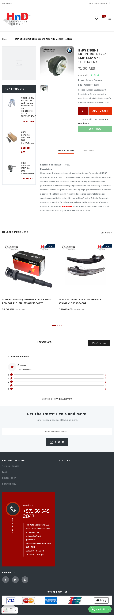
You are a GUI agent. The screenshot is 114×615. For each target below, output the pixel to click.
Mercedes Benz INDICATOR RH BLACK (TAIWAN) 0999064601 (80, 301)
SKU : (80, 85)
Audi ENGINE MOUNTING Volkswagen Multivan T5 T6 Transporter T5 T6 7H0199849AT (28, 107)
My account (7, 3)
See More (105, 233)
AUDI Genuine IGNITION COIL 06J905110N (27, 168)
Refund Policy (9, 484)
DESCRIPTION (66, 150)
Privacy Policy (9, 478)
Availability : (84, 75)
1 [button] (54, 325)
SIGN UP (59, 442)
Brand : (81, 80)
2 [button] (57, 325)
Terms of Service (10, 466)
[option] (57, 63)
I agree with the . (93, 121)
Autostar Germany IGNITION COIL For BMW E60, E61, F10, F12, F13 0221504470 (26, 301)
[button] (98, 3)
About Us (64, 460)
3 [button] (59, 325)
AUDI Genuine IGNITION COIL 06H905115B (27, 137)
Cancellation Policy (14, 460)
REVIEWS (88, 150)
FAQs (4, 472)
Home (5, 39)
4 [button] (61, 325)
